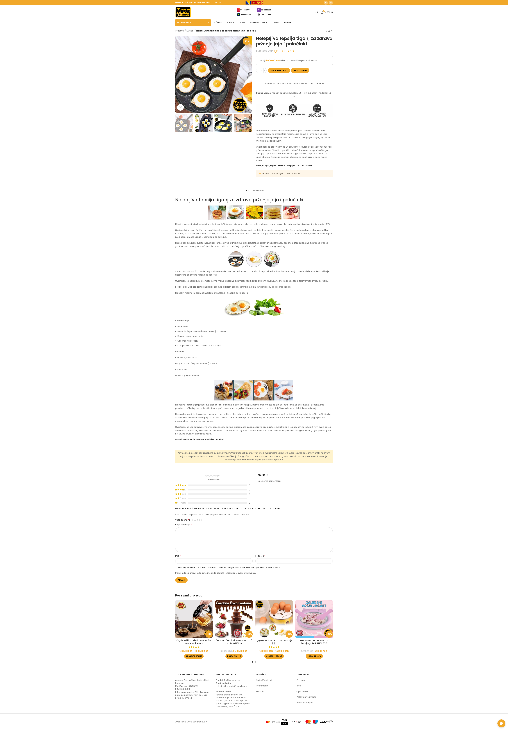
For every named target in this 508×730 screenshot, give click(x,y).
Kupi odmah (300, 70)
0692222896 (246, 14)
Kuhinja (190, 30)
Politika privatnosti (306, 697)
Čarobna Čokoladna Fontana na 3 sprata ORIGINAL (234, 642)
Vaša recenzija (183, 524)
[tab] (246, 189)
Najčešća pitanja (264, 680)
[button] (234, 656)
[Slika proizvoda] (194, 619)
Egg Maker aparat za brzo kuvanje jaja (274, 642)
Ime (178, 555)
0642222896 (245, 10)
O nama (300, 680)
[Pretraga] (316, 12)
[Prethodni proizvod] (326, 31)
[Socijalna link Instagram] (331, 3)
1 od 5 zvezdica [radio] (193, 520)
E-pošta (260, 555)
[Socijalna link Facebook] (326, 3)
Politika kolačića (304, 702)
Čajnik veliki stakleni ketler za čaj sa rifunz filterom (193, 642)
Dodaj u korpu (279, 70)
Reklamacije (262, 685)
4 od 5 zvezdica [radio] (199, 520)
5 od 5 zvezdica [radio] (202, 520)
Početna (179, 30)
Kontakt (260, 691)
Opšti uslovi (302, 691)
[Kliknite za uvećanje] (180, 107)
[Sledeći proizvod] (331, 31)
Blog (298, 685)
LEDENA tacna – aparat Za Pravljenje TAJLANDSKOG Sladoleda (314, 643)
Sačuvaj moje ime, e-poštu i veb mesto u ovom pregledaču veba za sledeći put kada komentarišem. (230, 567)
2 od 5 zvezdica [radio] (195, 520)
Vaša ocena (182, 520)
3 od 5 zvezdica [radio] (197, 520)
